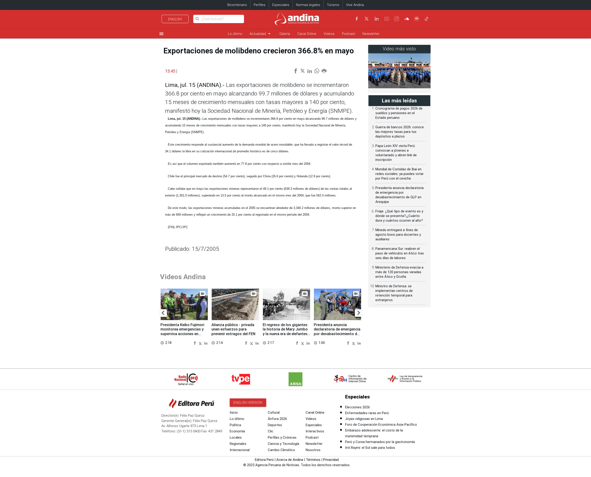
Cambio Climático (281, 450)
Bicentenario (237, 5)
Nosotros (313, 450)
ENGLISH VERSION (247, 402)
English (175, 19)
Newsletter (371, 34)
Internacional (240, 450)
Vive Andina (355, 5)
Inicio (234, 412)
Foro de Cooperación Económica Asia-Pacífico (381, 424)
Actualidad (261, 33)
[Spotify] (416, 18)
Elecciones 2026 (357, 407)
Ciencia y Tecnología (283, 444)
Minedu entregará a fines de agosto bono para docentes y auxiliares (398, 234)
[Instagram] (396, 18)
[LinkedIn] (376, 18)
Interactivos (315, 431)
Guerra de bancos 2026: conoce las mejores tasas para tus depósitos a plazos (399, 131)
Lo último (235, 34)
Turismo (333, 5)
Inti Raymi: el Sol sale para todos (370, 448)
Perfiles (259, 5)
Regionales (238, 444)
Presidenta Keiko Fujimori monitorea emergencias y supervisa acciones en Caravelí (182, 332)
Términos (313, 460)
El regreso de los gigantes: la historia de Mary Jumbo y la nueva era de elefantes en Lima (285, 332)
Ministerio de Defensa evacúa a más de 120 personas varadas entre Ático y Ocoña (399, 272)
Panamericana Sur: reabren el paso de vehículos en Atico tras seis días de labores (399, 253)
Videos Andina (183, 277)
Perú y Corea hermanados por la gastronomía (380, 442)
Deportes (275, 425)
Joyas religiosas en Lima (364, 419)
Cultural (274, 412)
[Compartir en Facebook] (195, 342)
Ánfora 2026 (277, 419)
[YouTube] (386, 18)
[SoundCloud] (406, 18)
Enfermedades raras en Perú (367, 413)
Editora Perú (264, 460)
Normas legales (308, 5)
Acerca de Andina (289, 460)
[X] (366, 18)
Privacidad (331, 460)
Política (235, 425)
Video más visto (399, 49)
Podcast (348, 34)
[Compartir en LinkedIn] (206, 342)
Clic (270, 431)
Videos (329, 34)
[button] (163, 313)
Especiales (280, 5)
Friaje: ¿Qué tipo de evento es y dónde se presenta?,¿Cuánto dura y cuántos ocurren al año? (399, 216)
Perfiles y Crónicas (282, 437)
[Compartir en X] (201, 342)
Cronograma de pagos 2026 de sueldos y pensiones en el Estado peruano (398, 113)
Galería (284, 34)
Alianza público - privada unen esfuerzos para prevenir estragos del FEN (233, 329)
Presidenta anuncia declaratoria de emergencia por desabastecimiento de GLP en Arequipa (337, 332)
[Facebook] (356, 18)
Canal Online (306, 34)
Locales (236, 437)
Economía (237, 431)
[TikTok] (426, 18)
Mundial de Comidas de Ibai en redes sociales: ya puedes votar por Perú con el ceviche (399, 173)
